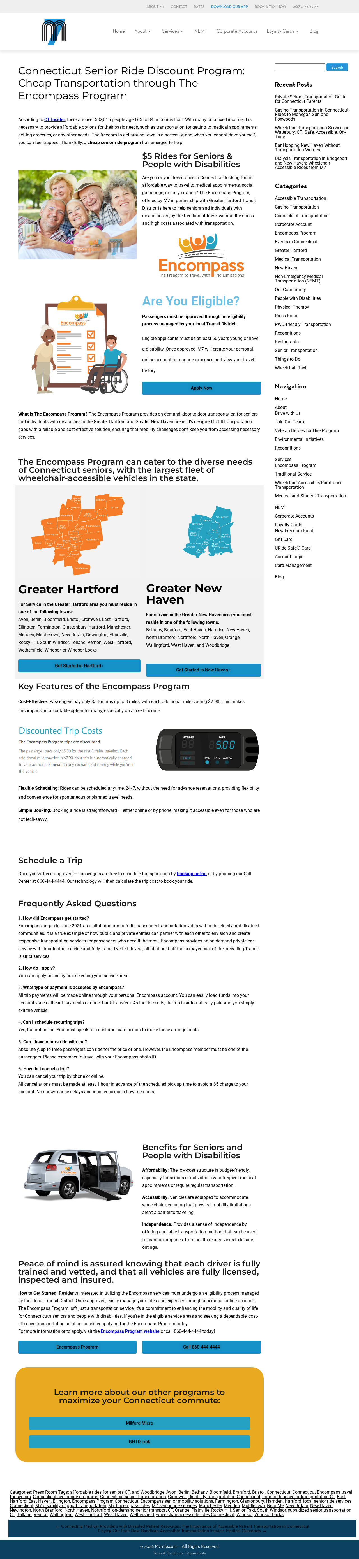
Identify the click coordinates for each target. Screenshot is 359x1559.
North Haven (77, 1510)
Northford (100, 1510)
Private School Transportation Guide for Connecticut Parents (310, 99)
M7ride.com (166, 1546)
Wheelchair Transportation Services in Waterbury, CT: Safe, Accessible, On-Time (312, 132)
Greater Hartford (291, 250)
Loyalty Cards (280, 31)
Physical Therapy (292, 307)
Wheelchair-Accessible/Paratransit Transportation (309, 485)
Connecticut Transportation (302, 215)
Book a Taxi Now (270, 7)
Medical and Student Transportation (310, 496)
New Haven (286, 267)
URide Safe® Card (293, 548)
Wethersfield (142, 1514)
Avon (171, 1492)
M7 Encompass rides (129, 1505)
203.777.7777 (305, 6)
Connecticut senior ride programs (65, 1496)
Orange (182, 1510)
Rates (199, 7)
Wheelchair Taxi (290, 367)
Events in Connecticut (296, 241)
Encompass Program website (130, 1331)
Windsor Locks (269, 1514)
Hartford (293, 1501)
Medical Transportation (298, 259)
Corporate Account (293, 224)
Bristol (258, 1492)
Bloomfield (220, 1492)
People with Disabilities (298, 298)
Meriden (232, 1505)
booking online (192, 873)
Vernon (41, 1514)
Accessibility (196, 1553)
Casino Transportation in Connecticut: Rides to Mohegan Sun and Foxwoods (312, 114)
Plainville (200, 1510)
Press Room (287, 315)
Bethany (200, 1492)
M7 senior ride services (174, 1505)
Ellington (61, 1501)
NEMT (200, 31)
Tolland (24, 1514)
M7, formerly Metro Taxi (54, 31)
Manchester (210, 1505)
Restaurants (287, 341)
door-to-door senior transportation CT (298, 1496)
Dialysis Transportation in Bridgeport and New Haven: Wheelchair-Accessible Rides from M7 (311, 163)
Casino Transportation (297, 207)
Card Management (293, 565)
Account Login (289, 556)
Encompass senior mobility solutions (176, 1501)
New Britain (297, 1505)
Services (170, 31)
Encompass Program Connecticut (105, 1501)
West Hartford (88, 1514)
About (140, 31)
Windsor (244, 1514)
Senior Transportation (296, 350)
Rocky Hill (221, 1510)
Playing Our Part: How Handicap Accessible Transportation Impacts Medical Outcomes (182, 1530)
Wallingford (61, 1514)
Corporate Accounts (237, 31)
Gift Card (284, 539)
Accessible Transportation (300, 198)
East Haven (39, 1501)
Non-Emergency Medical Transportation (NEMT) (299, 279)
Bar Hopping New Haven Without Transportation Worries (307, 147)
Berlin (184, 1492)
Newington (20, 1510)
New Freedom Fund (294, 530)
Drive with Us (288, 413)
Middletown (253, 1505)
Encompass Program (295, 233)
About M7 (155, 7)
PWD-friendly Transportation (303, 324)
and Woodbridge (148, 1492)
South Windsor (271, 1510)
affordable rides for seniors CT (100, 1492)
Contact (179, 7)
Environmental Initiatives (299, 439)
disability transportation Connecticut (224, 1496)
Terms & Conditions (168, 1553)
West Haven (116, 1514)
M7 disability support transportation (70, 1505)
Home (119, 31)
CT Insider (54, 119)
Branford (241, 1492)
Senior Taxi (244, 1510)
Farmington (226, 1501)
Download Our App (229, 7)
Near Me (275, 1505)
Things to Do (287, 359)
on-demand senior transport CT (142, 1510)
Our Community (290, 289)
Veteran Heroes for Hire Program (307, 430)
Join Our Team (289, 422)
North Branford (48, 1510)
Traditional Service (293, 474)
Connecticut (278, 1492)
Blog (314, 31)
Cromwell (177, 1496)
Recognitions (288, 333)
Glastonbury (252, 1501)
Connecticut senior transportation (133, 1496)
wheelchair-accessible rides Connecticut (195, 1514)
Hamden (274, 1501)
